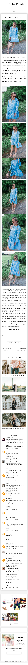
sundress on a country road (21, 351)
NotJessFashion (9, 566)
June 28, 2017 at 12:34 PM (12, 448)
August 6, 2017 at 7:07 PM (12, 587)
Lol (6, 473)
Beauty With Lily (9, 456)
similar (18, 57)
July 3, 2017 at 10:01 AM (11, 565)
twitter (14, 340)
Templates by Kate (21, 661)
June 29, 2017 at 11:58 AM (12, 519)
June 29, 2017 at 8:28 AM (11, 497)
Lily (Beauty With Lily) (11, 450)
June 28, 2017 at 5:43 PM (11, 458)
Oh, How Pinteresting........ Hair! (22, 615)
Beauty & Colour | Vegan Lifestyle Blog (14, 480)
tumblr (10, 342)
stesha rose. (14, 4)
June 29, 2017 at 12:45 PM (12, 530)
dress (4, 57)
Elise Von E (8, 437)
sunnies (23, 57)
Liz (6, 532)
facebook (7, 340)
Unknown (8, 491)
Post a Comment (6, 588)
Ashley (7, 483)
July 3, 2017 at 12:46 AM (11, 557)
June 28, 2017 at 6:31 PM (11, 472)
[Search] (14, 656)
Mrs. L (7, 459)
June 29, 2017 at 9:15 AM (11, 509)
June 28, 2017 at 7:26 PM (11, 482)
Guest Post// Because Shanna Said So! (20, 611)
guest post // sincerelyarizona (14, 623)
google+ (18, 342)
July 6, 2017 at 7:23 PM (11, 576)
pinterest (21, 340)
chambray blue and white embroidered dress (13, 65)
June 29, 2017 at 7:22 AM (11, 490)
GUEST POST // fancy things (7, 611)
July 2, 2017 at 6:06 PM (11, 548)
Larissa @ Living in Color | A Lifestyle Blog (15, 550)
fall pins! (4, 622)
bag (9, 57)
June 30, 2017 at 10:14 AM (12, 543)
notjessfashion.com (13, 574)
